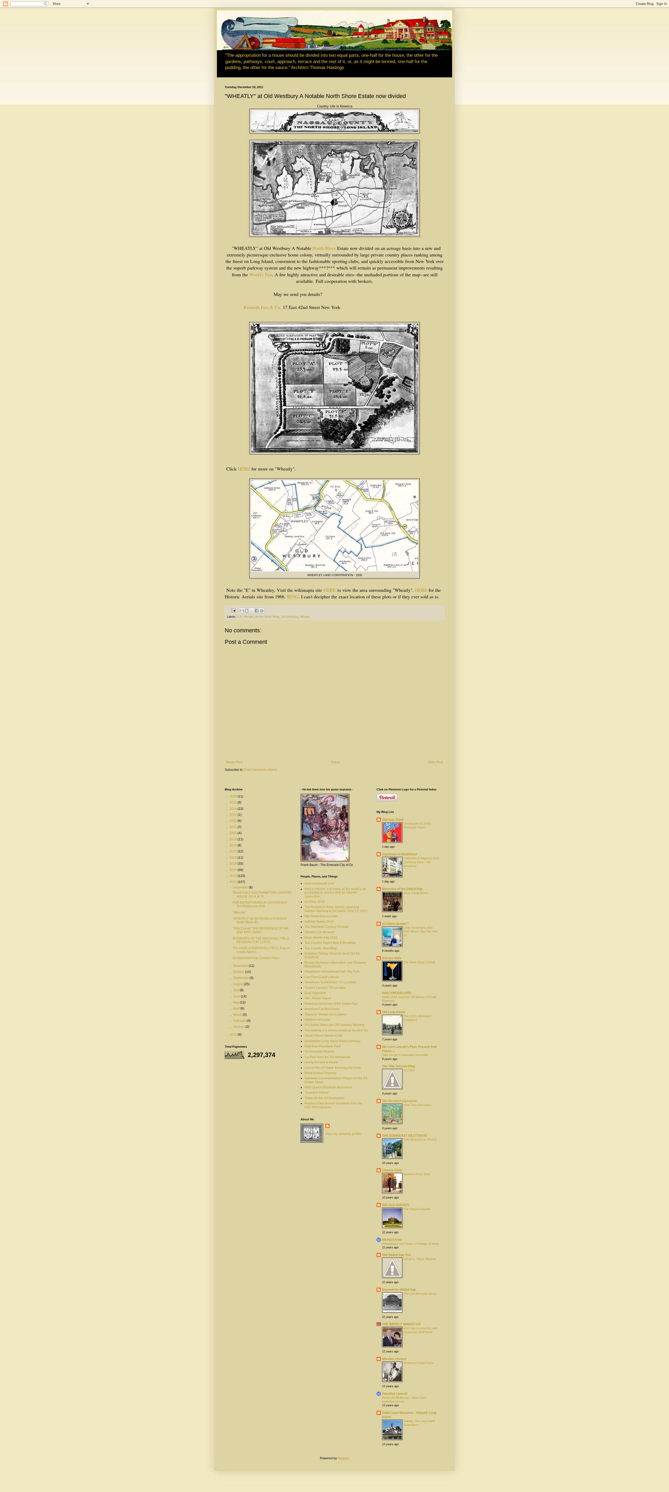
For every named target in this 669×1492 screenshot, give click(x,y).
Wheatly (305, 616)
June (237, 996)
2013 (233, 876)
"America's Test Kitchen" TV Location (330, 982)
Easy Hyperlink (315, 993)
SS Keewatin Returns (319, 1051)
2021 (233, 827)
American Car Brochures (321, 1009)
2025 (233, 802)
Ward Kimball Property (320, 1073)
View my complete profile (343, 1134)
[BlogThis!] (246, 610)
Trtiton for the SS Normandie (324, 1098)
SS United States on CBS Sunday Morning (334, 1025)
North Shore (324, 248)
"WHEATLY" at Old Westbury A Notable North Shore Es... (260, 920)
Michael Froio (392, 1240)
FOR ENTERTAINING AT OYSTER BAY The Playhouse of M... (260, 904)
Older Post (435, 762)
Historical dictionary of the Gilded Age (330, 1004)
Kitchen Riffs (391, 958)
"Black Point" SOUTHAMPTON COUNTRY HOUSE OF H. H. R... (262, 894)
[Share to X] (251, 610)
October (239, 972)
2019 (233, 839)
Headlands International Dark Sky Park (332, 971)
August (238, 984)
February (240, 1021)
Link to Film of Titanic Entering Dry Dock (332, 1068)
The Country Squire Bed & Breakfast (330, 943)
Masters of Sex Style (417, 1174)
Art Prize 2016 (314, 902)
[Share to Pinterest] (261, 610)
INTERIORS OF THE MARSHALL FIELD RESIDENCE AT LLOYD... (261, 940)
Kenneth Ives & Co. (262, 307)
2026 (233, 796)
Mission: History (394, 1359)
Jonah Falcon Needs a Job (323, 1035)
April (236, 1008)
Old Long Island (393, 1012)
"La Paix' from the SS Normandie (327, 1057)
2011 (233, 1034)
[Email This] (241, 610)
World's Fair (260, 274)
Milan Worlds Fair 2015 (320, 937)
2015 (233, 863)
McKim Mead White (267, 616)
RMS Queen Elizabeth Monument (328, 1087)
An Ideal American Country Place (256, 958)
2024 (233, 809)
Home (335, 762)
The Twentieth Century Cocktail (326, 927)
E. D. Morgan (245, 616)
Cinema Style (392, 1170)
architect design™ (395, 924)
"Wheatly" (239, 912)
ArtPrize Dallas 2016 (319, 921)
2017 (233, 851)
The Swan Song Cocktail (419, 962)
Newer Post (234, 762)
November (241, 966)
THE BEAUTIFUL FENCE (420, 1139)
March (238, 1015)
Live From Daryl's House (321, 977)
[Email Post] (233, 610)
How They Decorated (417, 1104)
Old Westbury (289, 616)
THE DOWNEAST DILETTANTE (404, 1136)
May (236, 1002)
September (241, 978)
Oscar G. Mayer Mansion (420, 1258)
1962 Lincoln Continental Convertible (405, 1055)
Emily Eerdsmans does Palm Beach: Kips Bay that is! (420, 931)
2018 (233, 845)
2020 (233, 833)
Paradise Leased (394, 1394)
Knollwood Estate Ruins (419, 1362)
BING (292, 596)
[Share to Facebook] (256, 610)
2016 (233, 857)
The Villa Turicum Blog (398, 1066)
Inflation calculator (317, 1020)
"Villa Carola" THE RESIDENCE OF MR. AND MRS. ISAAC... (261, 930)
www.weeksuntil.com (319, 883)
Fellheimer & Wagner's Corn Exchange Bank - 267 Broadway (421, 862)
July (236, 990)
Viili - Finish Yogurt (317, 998)
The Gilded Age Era (396, 1255)
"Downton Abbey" (316, 1092)
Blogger (343, 1458)
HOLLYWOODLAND (396, 993)
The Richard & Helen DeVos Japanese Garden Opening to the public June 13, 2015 (335, 909)
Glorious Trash (393, 820)
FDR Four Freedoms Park (322, 1046)
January (239, 1027)
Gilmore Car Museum (319, 932)
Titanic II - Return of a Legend (325, 1014)
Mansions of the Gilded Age (402, 889)
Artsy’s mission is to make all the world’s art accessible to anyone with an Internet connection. (335, 892)
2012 (233, 882)
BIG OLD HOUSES (395, 1205)
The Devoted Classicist (399, 1101)
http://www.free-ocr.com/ (321, 916)
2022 (233, 821)
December (241, 887)
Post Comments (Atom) (260, 770)
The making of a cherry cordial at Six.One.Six (336, 1030)
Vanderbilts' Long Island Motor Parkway (332, 1041)
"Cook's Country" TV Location (325, 988)
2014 (233, 870)
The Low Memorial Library (420, 1293)
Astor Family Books (416, 892)
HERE (244, 469)
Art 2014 (409, 1070)
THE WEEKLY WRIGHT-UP (401, 1324)
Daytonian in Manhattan (399, 854)
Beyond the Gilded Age (399, 1290)
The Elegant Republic (417, 1208)
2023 (233, 815)
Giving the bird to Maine (321, 1062)
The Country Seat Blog (320, 948)
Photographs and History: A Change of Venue (410, 1243)
